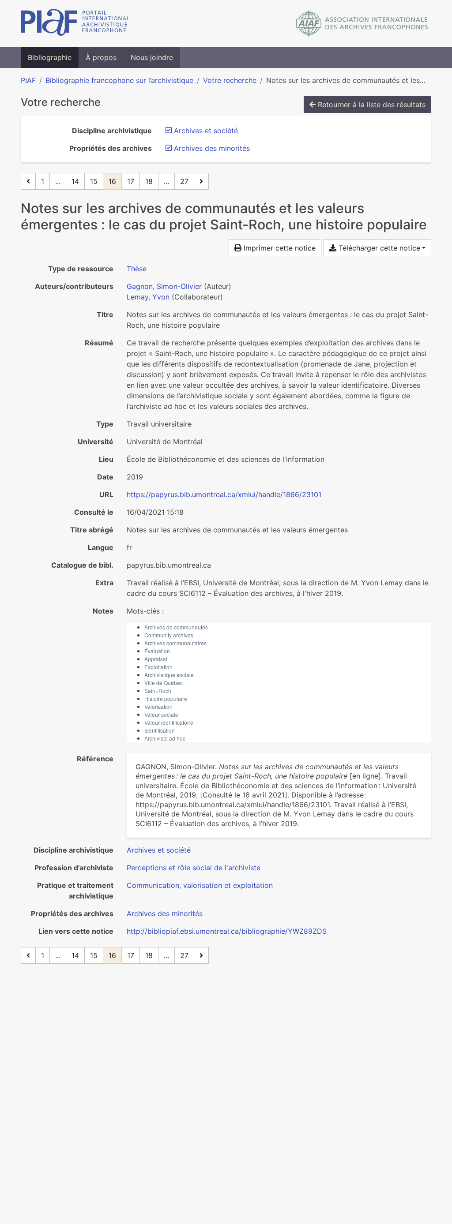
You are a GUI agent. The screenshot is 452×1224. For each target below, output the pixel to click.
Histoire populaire (165, 698)
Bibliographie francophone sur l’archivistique (119, 80)
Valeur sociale (161, 714)
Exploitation (158, 666)
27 (184, 181)
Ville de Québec (163, 682)
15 (94, 181)
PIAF (28, 80)
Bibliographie (50, 57)
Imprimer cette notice (278, 247)
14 (75, 181)
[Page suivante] (201, 181)
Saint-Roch (157, 690)
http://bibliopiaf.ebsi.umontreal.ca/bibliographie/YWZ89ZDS (227, 931)
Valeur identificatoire (168, 722)
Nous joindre (152, 57)
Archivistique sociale (169, 674)
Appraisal (155, 659)
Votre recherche (229, 80)
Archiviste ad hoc (164, 738)
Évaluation (157, 651)
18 (149, 181)
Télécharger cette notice (378, 247)
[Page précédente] (28, 181)
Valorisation (158, 706)
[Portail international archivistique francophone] (75, 23)
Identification (159, 730)
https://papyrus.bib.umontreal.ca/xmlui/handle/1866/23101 (224, 494)
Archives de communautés (176, 627)
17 (130, 181)
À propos (101, 57)
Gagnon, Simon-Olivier (164, 286)
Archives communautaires (175, 643)
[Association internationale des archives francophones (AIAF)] (362, 23)
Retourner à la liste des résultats (371, 104)
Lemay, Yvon (148, 296)
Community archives (168, 635)
